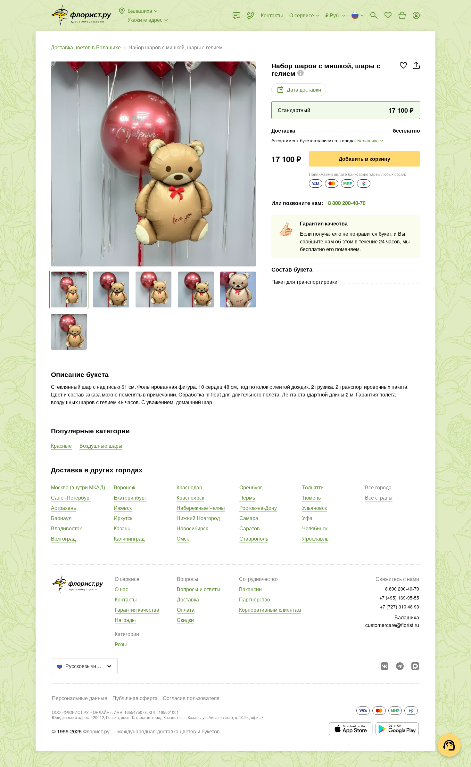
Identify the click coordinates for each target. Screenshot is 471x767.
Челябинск (314, 528)
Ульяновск (314, 507)
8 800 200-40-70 (347, 203)
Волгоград (63, 538)
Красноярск (190, 497)
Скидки (185, 620)
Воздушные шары (100, 445)
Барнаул (61, 518)
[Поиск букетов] (374, 15)
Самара (248, 518)
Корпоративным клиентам (270, 609)
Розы (121, 644)
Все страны (378, 497)
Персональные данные (79, 698)
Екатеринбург (130, 497)
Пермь (247, 497)
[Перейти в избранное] (388, 15)
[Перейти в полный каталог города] (81, 15)
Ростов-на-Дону (258, 507)
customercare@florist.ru (392, 625)
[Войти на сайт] (416, 15)
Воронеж (124, 487)
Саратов (249, 528)
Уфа (307, 518)
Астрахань (63, 507)
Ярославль (315, 538)
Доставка (188, 599)
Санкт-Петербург (71, 497)
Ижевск (123, 507)
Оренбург (250, 487)
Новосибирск (192, 528)
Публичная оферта (135, 698)
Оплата (185, 609)
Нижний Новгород (198, 518)
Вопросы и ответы (198, 589)
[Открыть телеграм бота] (399, 666)
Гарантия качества (137, 609)
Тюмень (311, 497)
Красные (61, 445)
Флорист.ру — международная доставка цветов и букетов (151, 731)
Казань (122, 528)
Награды (125, 620)
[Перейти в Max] (415, 666)
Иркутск (123, 518)
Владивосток (66, 528)
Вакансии (250, 589)
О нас (121, 589)
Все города (378, 487)
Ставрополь (253, 538)
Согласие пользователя (191, 698)
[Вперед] (252, 164)
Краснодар (189, 487)
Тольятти (313, 487)
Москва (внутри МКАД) (78, 487)
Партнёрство (254, 599)
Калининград (129, 538)
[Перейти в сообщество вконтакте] (384, 666)
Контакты (126, 599)
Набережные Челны (201, 507)
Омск (183, 538)
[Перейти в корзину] (402, 15)
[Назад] (54, 164)
